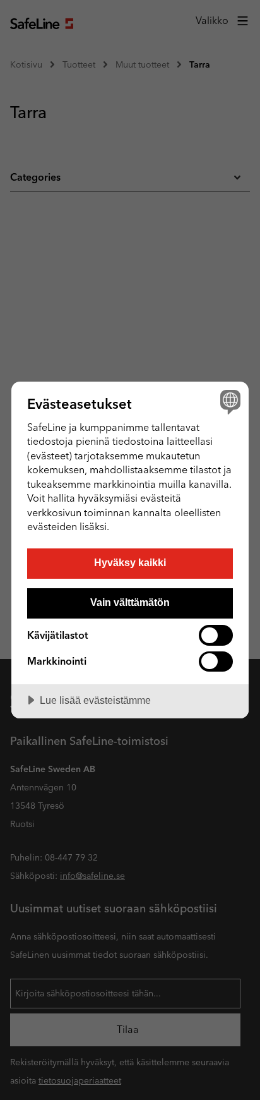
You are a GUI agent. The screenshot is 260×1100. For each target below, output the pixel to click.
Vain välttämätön (130, 602)
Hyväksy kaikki (130, 562)
